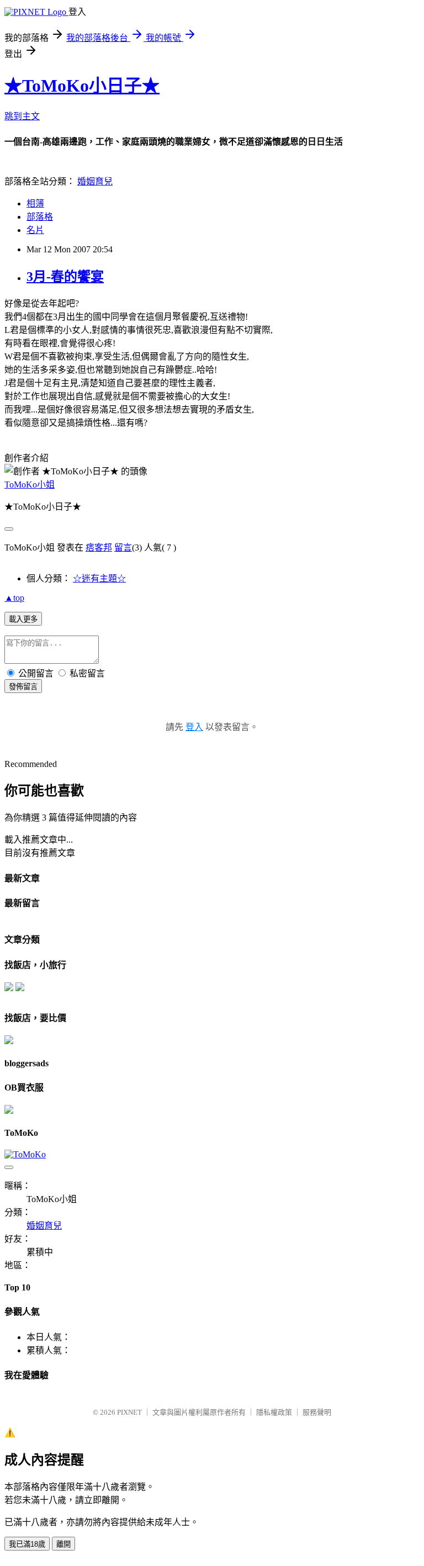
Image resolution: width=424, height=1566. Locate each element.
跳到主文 (22, 116)
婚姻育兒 (95, 181)
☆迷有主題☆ (99, 578)
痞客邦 (99, 547)
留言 (123, 547)
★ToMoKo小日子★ (82, 86)
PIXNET (129, 1412)
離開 (63, 1544)
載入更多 (23, 619)
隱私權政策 (274, 1412)
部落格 (39, 216)
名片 (35, 230)
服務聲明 (317, 1412)
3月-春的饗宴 (65, 276)
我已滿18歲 (27, 1544)
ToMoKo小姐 (29, 484)
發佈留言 (23, 687)
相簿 (35, 203)
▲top (14, 597)
